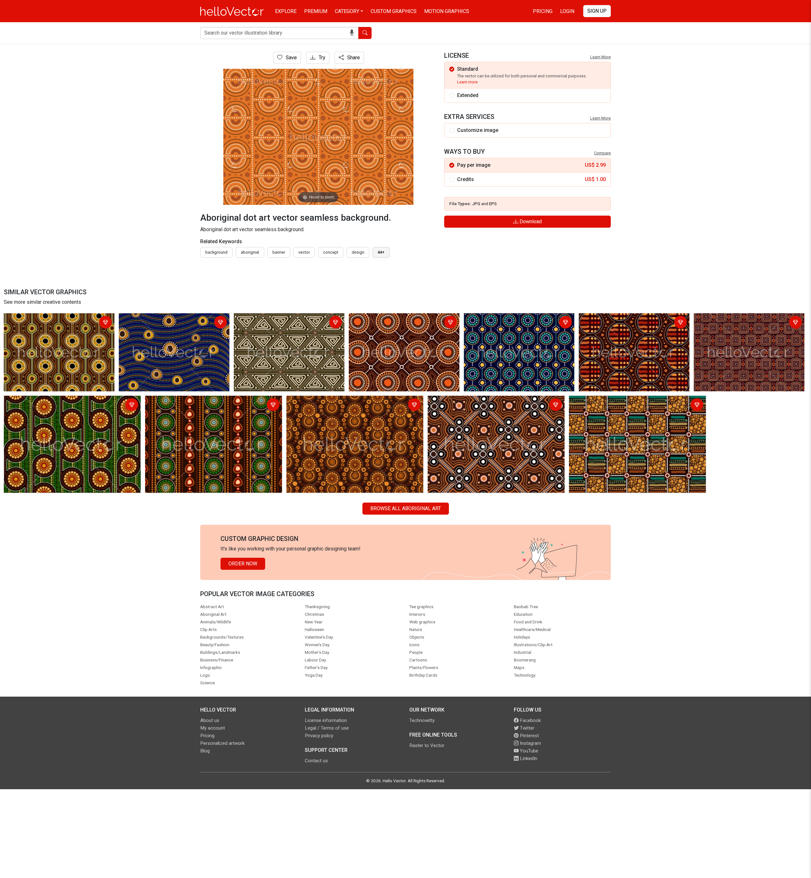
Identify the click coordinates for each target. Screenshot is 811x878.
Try (321, 58)
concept (330, 252)
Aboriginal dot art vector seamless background (287, 319)
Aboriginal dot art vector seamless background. (58, 319)
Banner (278, 252)
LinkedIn (528, 758)
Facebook (530, 720)
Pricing (542, 11)
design (358, 252)
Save (290, 58)
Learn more (467, 82)
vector (304, 252)
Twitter (526, 728)
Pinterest (529, 735)
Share (353, 58)
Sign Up (597, 11)
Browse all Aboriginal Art (405, 508)
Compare (602, 153)
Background (216, 252)
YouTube (528, 751)
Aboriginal (250, 252)
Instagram (530, 743)
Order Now (242, 564)
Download (530, 221)
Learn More (600, 57)
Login (567, 11)
